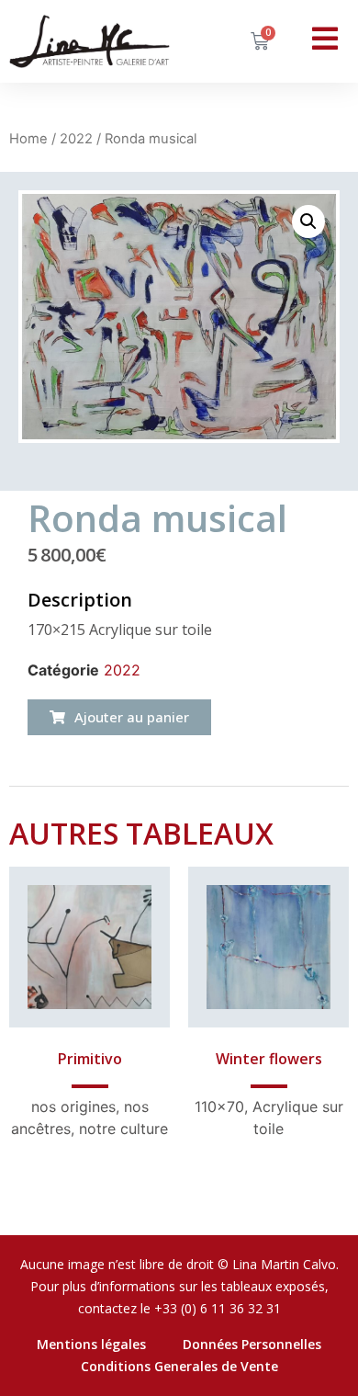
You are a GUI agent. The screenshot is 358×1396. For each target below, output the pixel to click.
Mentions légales (91, 1344)
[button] (119, 717)
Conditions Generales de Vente (179, 1366)
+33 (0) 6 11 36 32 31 (217, 1308)
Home (28, 139)
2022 (76, 139)
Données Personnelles (252, 1344)
